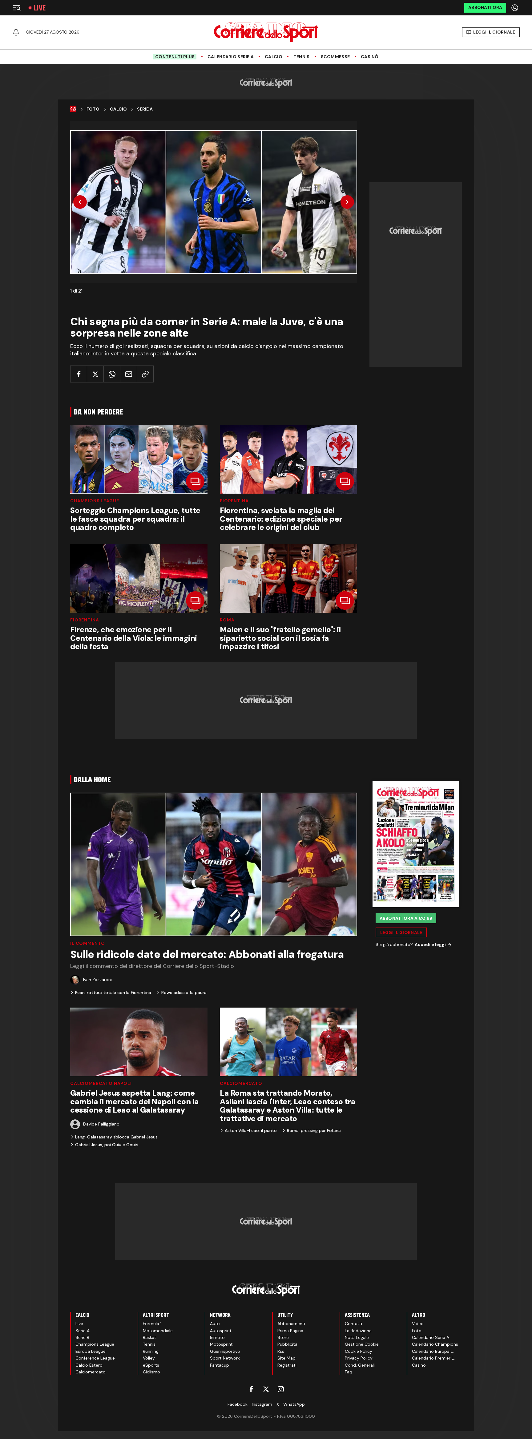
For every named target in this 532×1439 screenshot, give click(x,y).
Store (283, 1337)
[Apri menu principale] (16, 7)
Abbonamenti (291, 1323)
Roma (227, 620)
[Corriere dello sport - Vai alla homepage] (266, 32)
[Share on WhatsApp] (112, 374)
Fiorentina (234, 501)
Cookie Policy (358, 1351)
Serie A (145, 109)
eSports (151, 1365)
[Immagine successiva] (347, 202)
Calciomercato (241, 1083)
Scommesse (335, 56)
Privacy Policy (359, 1358)
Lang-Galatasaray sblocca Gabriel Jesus (116, 1137)
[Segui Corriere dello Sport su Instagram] (280, 1389)
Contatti (353, 1323)
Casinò (370, 56)
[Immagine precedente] (80, 202)
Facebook (238, 1404)
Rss (280, 1351)
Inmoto (217, 1337)
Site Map (286, 1358)
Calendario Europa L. (433, 1351)
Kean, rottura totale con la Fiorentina (113, 992)
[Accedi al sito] (515, 7)
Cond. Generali (360, 1365)
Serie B (82, 1337)
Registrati (286, 1365)
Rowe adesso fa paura (184, 992)
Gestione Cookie (362, 1344)
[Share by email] (128, 374)
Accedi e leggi (430, 944)
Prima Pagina (290, 1330)
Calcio (273, 56)
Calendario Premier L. (433, 1358)
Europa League (90, 1351)
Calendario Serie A (231, 56)
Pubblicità (287, 1344)
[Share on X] (95, 374)
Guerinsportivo (225, 1351)
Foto (93, 109)
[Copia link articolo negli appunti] (145, 374)
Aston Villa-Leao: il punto (251, 1130)
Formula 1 (152, 1323)
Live (40, 8)
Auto (215, 1323)
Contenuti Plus (175, 56)
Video (418, 1323)
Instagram (262, 1404)
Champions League (94, 501)
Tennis (301, 56)
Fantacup (219, 1365)
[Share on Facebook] (79, 374)
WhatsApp (294, 1404)
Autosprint (221, 1330)
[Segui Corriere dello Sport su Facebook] (251, 1389)
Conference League (95, 1358)
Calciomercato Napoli (101, 1083)
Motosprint (221, 1344)
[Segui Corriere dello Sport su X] (266, 1389)
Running (151, 1351)
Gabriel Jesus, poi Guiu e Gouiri (106, 1144)
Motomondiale (158, 1330)
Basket (149, 1337)
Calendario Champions (435, 1344)
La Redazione (358, 1330)
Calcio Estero (89, 1365)
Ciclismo (151, 1372)
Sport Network (225, 1358)
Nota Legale (357, 1337)
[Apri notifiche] (16, 32)
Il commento (87, 943)
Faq (348, 1372)
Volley (149, 1358)
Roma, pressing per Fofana (314, 1130)
